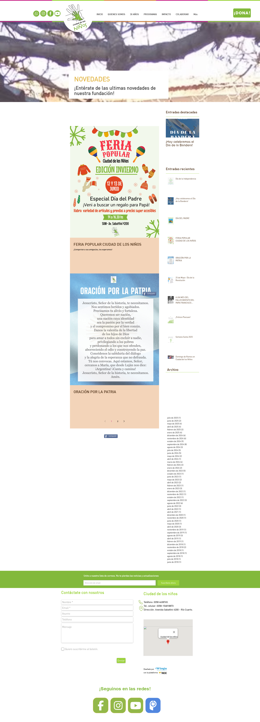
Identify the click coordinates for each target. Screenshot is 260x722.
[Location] (141, 608)
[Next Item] (194, 128)
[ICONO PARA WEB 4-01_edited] (57, 13)
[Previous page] (105, 421)
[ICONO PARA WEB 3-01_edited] (43, 13)
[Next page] (124, 421)
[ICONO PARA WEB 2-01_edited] (50, 13)
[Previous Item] (170, 128)
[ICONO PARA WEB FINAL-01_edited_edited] (36, 13)
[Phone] (141, 602)
